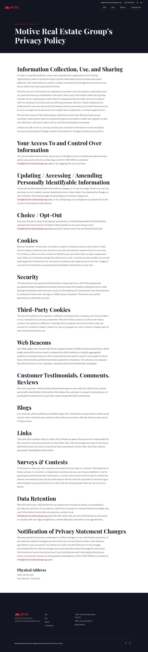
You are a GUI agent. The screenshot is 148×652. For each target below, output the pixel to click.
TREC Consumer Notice (83, 621)
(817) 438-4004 (129, 2)
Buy (113, 7)
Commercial (136, 7)
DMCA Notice (80, 625)
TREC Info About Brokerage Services (85, 615)
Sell (104, 7)
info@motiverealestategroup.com (111, 2)
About (122, 7)
